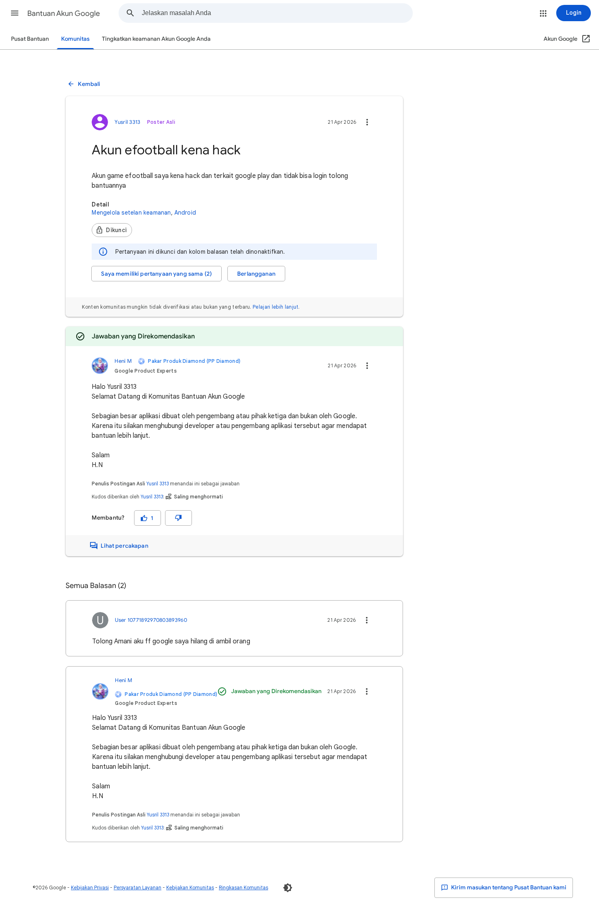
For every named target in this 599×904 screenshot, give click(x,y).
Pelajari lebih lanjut (275, 307)
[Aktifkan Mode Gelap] (287, 887)
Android (185, 212)
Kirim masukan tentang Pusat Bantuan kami (508, 887)
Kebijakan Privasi (90, 887)
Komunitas (75, 38)
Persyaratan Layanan (137, 887)
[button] (14, 13)
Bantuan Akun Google (63, 13)
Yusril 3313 (157, 484)
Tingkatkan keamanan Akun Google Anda (156, 38)
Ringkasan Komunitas (243, 887)
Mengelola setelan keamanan (131, 212)
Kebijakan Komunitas (190, 887)
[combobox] (277, 13)
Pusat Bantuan (30, 38)
